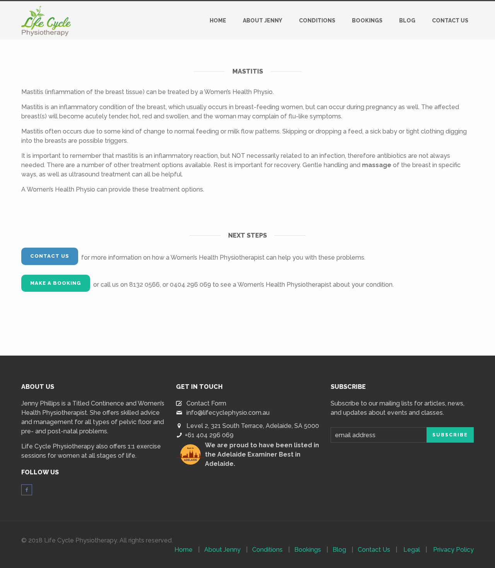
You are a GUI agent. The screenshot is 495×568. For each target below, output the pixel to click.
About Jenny (262, 20)
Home (218, 20)
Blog (407, 20)
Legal (411, 549)
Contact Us (450, 20)
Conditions (317, 20)
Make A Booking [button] (55, 283)
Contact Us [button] (49, 256)
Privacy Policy (453, 549)
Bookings (367, 20)
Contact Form (206, 403)
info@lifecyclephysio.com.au (228, 412)
